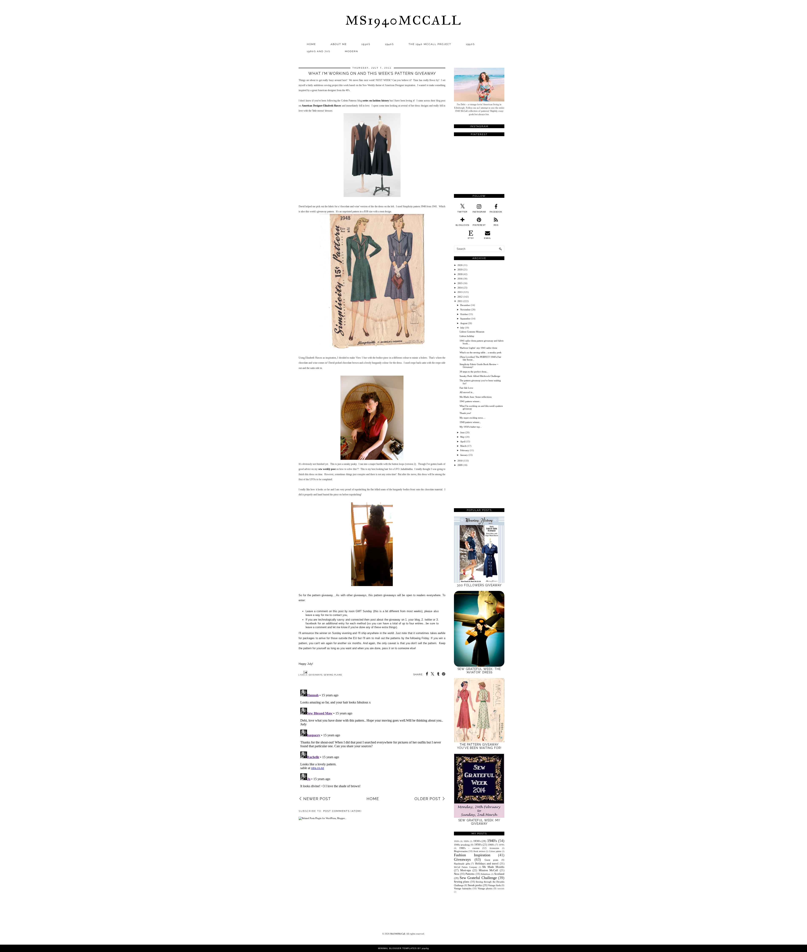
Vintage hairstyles (462, 888)
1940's (492, 841)
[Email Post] (304, 672)
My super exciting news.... (472, 417)
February (464, 450)
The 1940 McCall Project (430, 44)
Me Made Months (493, 866)
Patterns (470, 873)
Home (311, 44)
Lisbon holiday (467, 336)
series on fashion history (376, 100)
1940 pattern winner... (470, 422)
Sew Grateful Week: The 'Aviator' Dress (479, 670)
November (465, 309)
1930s (365, 44)
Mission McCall (488, 870)
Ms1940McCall (403, 20)
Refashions (485, 874)
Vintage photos (485, 888)
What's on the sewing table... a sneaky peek (480, 352)
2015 (460, 283)
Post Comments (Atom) (342, 811)
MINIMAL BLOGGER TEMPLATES (397, 948)
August (463, 323)
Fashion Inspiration (472, 855)
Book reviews (479, 851)
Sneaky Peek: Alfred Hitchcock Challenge (480, 376)
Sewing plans (333, 675)
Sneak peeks (475, 885)
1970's (501, 845)
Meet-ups (465, 870)
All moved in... (467, 392)
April (462, 441)
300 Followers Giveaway (479, 585)
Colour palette (495, 851)
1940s (389, 44)
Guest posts (491, 860)
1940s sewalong (462, 844)
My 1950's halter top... (471, 426)
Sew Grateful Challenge (478, 878)
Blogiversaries (461, 851)
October (464, 314)
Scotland (499, 873)
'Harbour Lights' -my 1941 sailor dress (478, 348)
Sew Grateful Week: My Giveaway (479, 822)
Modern (351, 51)
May (462, 437)
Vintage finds (494, 885)
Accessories (494, 848)
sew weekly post (327, 469)
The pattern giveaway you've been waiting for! (479, 746)
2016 (460, 278)
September (465, 318)
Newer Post (317, 798)
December (465, 305)
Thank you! (465, 413)
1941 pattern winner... (470, 401)
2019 (460, 269)
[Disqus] (372, 740)
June (462, 432)
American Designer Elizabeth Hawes (321, 105)
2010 (460, 460)
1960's (491, 844)
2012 (460, 296)
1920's (466, 841)
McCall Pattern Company (465, 867)
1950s (470, 44)
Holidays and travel (486, 863)
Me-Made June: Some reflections (476, 397)
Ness (456, 873)
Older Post (427, 798)
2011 (460, 301)
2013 (460, 292)
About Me (339, 44)
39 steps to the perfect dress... (474, 371)
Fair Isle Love (466, 388)
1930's (477, 841)
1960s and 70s (318, 51)
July (462, 327)
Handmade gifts (462, 863)
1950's (478, 844)
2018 (460, 274)
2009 (460, 465)
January (464, 455)
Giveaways (315, 675)
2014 (460, 287)
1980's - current (469, 848)
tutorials (500, 889)
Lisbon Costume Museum (472, 331)
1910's (456, 841)
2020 (460, 265)
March (463, 446)
